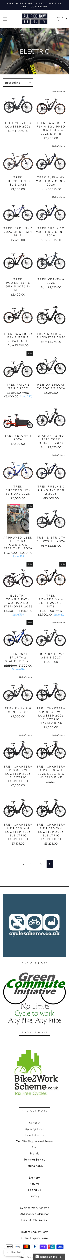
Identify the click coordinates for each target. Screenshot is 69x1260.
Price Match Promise (34, 1220)
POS (19, 1256)
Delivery (34, 1177)
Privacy (35, 1196)
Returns (35, 1183)
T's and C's (35, 1189)
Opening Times (34, 1129)
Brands (34, 1153)
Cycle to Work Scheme (34, 1208)
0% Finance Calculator (34, 1214)
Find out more (34, 963)
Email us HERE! (51, 1256)
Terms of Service (34, 1159)
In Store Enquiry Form (34, 1231)
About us (34, 1123)
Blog (34, 1147)
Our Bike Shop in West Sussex (34, 1141)
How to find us (34, 1135)
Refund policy (34, 1166)
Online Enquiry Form (34, 1238)
